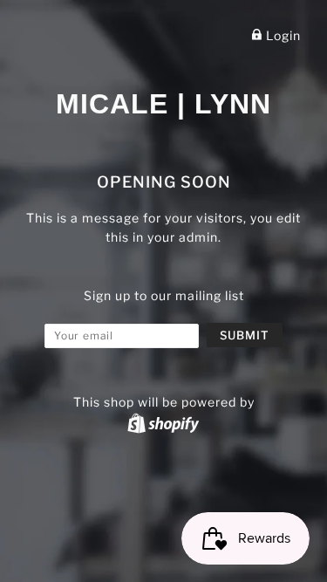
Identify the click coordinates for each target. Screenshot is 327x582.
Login (281, 35)
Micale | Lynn (163, 104)
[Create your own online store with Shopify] (163, 422)
